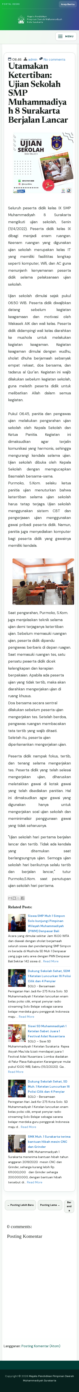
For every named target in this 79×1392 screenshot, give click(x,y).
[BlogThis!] (14, 898)
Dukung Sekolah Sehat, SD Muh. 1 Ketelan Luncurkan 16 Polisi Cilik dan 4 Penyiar (49, 1087)
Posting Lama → (50, 1205)
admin (32, 59)
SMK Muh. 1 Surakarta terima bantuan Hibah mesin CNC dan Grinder (49, 1142)
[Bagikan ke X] (18, 898)
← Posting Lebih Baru (20, 1205)
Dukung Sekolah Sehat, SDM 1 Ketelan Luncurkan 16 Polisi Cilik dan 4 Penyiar (49, 976)
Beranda (69, 1206)
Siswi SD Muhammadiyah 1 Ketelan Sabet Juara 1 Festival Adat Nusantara (47, 1031)
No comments (54, 59)
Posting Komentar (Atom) (41, 1346)
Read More (51, 961)
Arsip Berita (68, 4)
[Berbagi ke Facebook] (22, 898)
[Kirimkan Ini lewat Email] (10, 898)
